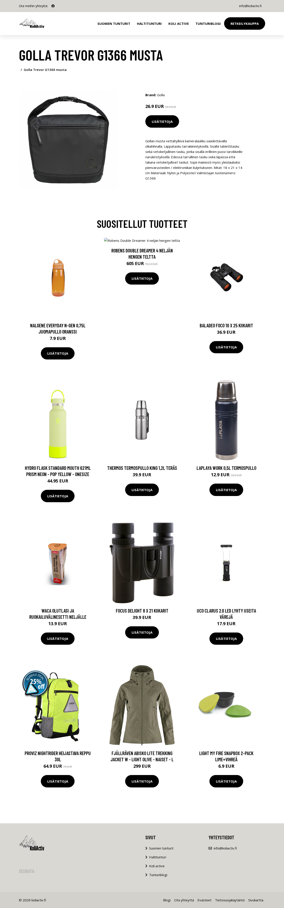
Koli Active (178, 23)
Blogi (167, 900)
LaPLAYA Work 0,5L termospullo (226, 468)
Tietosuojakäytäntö (230, 900)
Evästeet (204, 900)
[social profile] (53, 6)
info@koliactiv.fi (250, 6)
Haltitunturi (149, 23)
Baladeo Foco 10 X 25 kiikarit (226, 325)
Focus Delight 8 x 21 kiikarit (142, 610)
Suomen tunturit (113, 23)
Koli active (157, 866)
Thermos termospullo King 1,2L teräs (142, 468)
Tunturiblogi (208, 23)
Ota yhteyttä (184, 900)
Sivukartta (255, 900)
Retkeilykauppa (245, 23)
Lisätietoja (162, 121)
